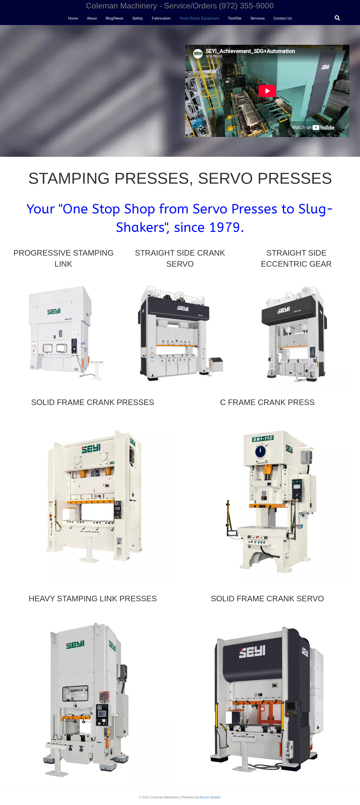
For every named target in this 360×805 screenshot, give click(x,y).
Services (257, 18)
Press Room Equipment (199, 18)
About (92, 18)
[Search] (337, 18)
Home (73, 18)
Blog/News (114, 18)
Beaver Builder (210, 797)
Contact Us (283, 18)
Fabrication (161, 18)
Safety (137, 18)
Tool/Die (234, 18)
